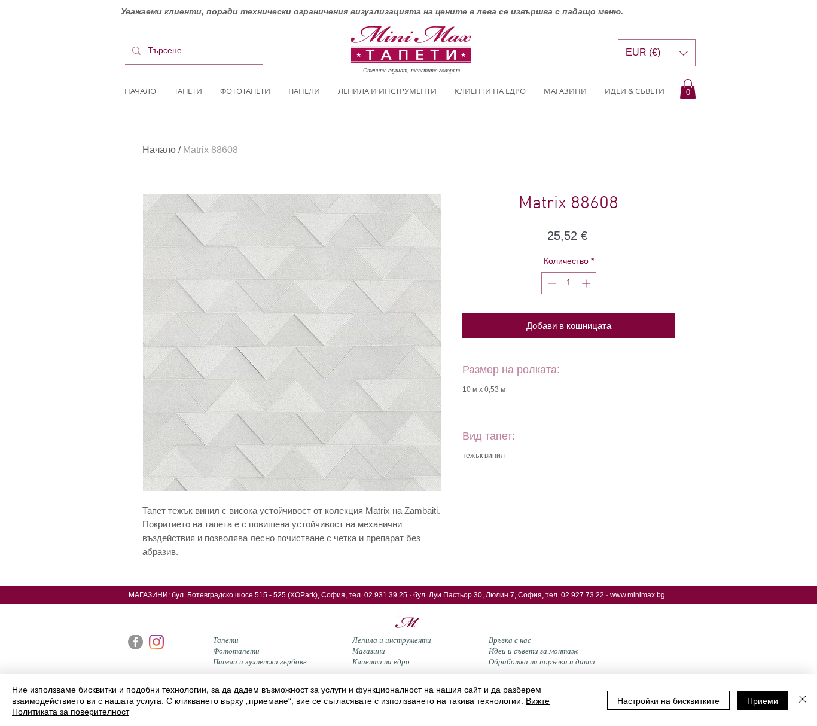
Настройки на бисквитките (668, 700)
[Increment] (587, 283)
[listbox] (657, 52)
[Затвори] (802, 700)
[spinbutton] (569, 283)
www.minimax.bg (637, 595)
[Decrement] (550, 283)
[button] (687, 89)
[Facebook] (135, 642)
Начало (159, 150)
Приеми (762, 700)
